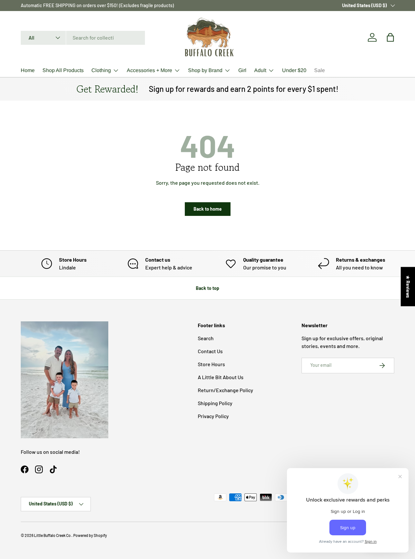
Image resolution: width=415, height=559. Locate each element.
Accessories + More (149, 70)
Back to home (208, 209)
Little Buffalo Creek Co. (53, 535)
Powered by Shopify (90, 535)
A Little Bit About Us (220, 377)
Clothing (101, 70)
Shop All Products (63, 70)
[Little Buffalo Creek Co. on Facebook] (25, 469)
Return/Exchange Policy (225, 390)
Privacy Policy (213, 416)
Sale (319, 70)
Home (28, 70)
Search (206, 338)
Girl (242, 70)
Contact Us (210, 351)
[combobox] (83, 37)
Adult (260, 70)
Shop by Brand (205, 70)
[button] (390, 37)
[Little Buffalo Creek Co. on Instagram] (39, 469)
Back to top (207, 288)
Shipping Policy (215, 403)
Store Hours (211, 364)
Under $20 (294, 70)
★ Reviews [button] (408, 286)
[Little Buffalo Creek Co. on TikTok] (53, 469)
